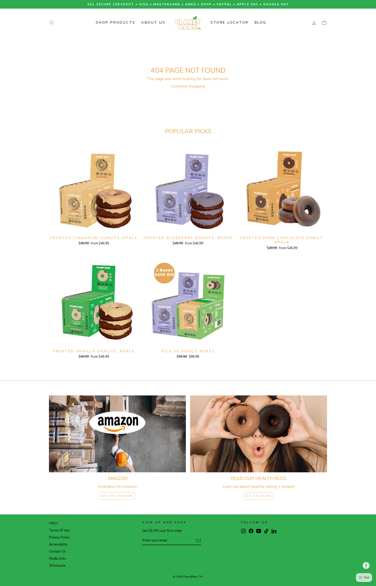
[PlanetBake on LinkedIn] (274, 530)
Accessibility (58, 544)
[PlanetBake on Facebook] (251, 530)
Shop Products (115, 22)
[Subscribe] (198, 540)
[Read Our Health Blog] (258, 433)
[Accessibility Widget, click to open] (366, 565)
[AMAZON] (117, 433)
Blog (260, 22)
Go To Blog (258, 496)
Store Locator (230, 22)
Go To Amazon (117, 496)
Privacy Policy (59, 537)
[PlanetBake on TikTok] (266, 530)
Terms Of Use (59, 530)
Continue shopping (188, 86)
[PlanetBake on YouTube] (258, 530)
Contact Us (57, 551)
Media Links (57, 558)
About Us (153, 22)
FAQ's (53, 523)
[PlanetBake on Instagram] (243, 530)
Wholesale (57, 565)
